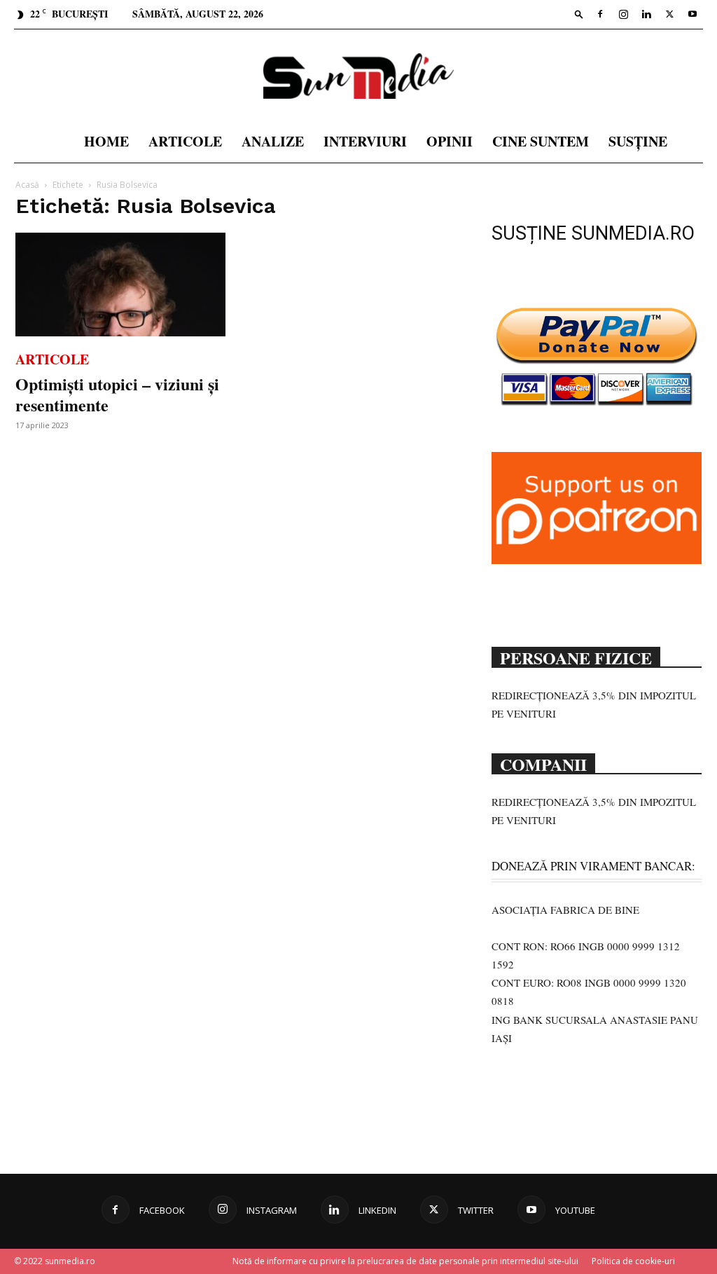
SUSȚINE (637, 141)
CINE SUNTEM (540, 141)
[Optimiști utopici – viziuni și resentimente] (120, 284)
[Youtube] (692, 14)
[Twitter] (669, 14)
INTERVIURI (365, 141)
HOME (106, 141)
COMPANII (543, 763)
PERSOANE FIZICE (576, 656)
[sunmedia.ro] (358, 76)
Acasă (27, 185)
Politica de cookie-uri (633, 1261)
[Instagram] (623, 14)
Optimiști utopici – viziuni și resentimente (117, 394)
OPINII (449, 141)
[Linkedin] (646, 14)
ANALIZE (273, 141)
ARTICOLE (185, 141)
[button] (579, 13)
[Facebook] (600, 14)
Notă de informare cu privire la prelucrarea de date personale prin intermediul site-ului (405, 1261)
